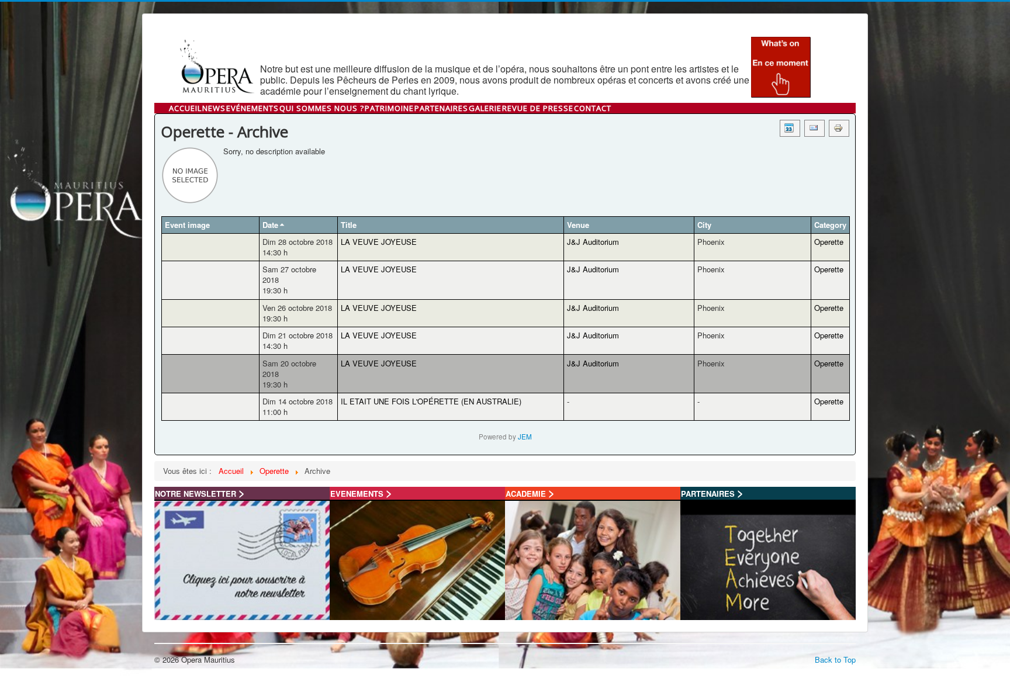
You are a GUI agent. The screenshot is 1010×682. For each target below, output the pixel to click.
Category (830, 224)
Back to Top (835, 659)
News (214, 108)
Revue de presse (537, 108)
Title (349, 224)
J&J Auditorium (593, 241)
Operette (828, 241)
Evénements (252, 108)
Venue (578, 224)
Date (270, 224)
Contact (592, 108)
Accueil (185, 108)
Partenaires (441, 108)
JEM (525, 436)
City (704, 224)
